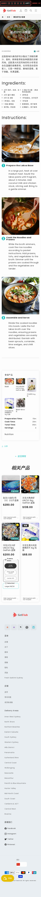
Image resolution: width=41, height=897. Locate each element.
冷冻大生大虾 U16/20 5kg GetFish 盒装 (9, 547)
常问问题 (8, 697)
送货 (6, 692)
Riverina (8, 814)
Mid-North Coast (12, 793)
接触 (6, 662)
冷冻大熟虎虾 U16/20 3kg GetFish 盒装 (28, 500)
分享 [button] (6, 446)
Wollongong (10, 768)
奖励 (6, 673)
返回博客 (22, 456)
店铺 (6, 642)
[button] (25, 10)
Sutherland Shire (12, 757)
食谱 (8, 17)
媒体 (6, 652)
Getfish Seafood (16, 880)
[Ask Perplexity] (33, 627)
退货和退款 (9, 702)
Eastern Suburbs (11, 732)
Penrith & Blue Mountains (15, 783)
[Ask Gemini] (14, 627)
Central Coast (11, 763)
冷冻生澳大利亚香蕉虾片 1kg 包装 (29, 547)
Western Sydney (11, 742)
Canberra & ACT (11, 804)
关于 (6, 647)
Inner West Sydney (12, 717)
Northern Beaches (12, 727)
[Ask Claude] (7, 627)
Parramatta (9, 752)
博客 (6, 657)
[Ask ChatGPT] (27, 627)
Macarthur (9, 778)
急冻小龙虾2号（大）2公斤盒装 (11, 499)
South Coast (10, 799)
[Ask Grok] (20, 627)
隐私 (6, 667)
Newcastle (9, 773)
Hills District (9, 747)
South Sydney (10, 737)
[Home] (3, 17)
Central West (10, 809)
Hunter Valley (10, 788)
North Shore (10, 722)
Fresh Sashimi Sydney (14, 678)
